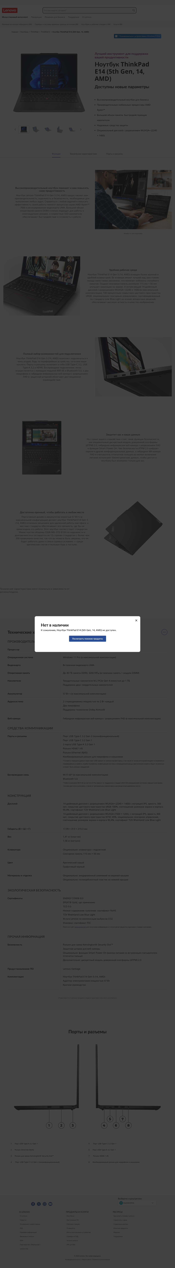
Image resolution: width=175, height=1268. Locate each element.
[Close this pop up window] (136, 620)
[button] (87, 639)
